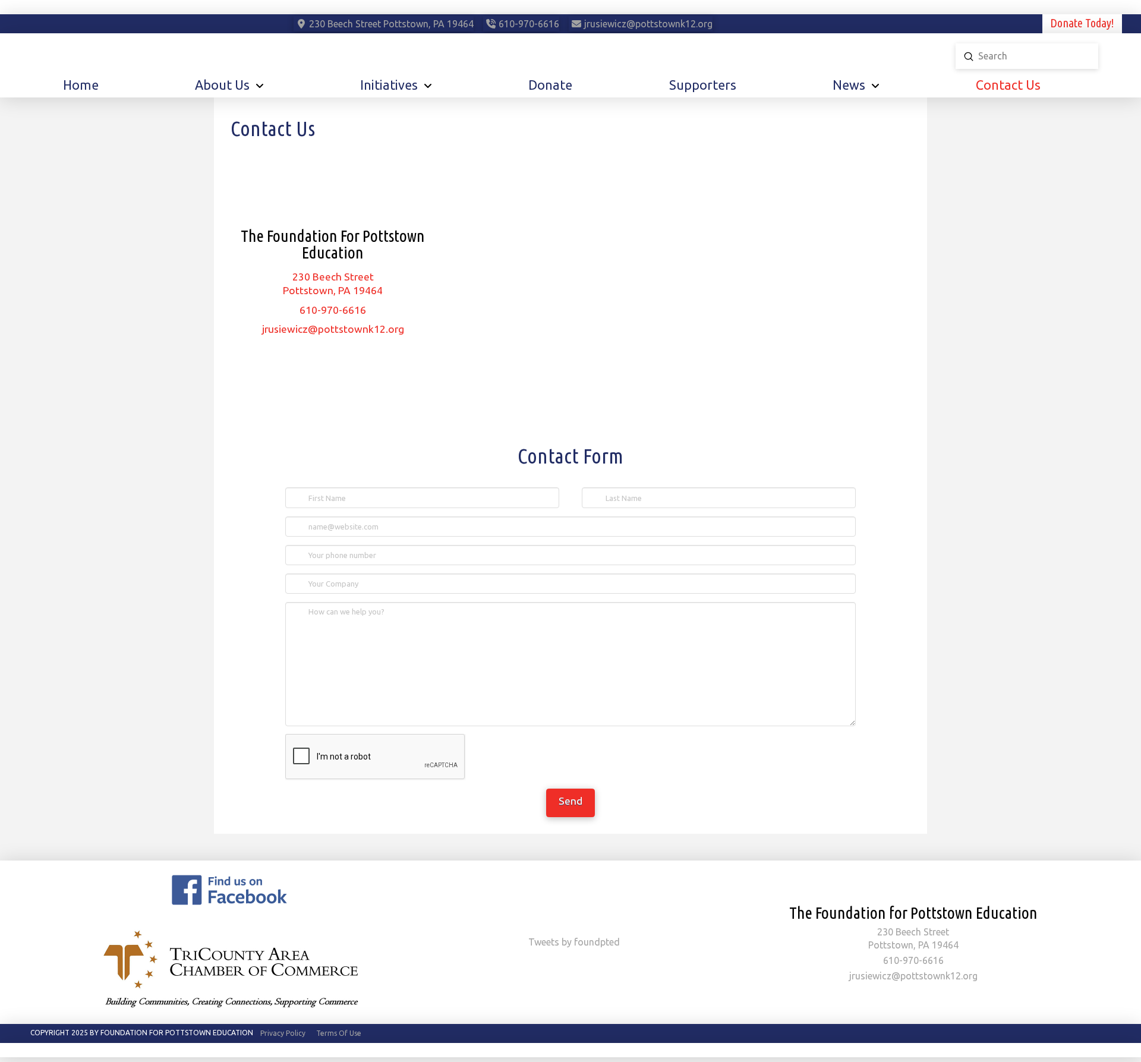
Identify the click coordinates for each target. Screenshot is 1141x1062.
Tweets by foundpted (574, 942)
